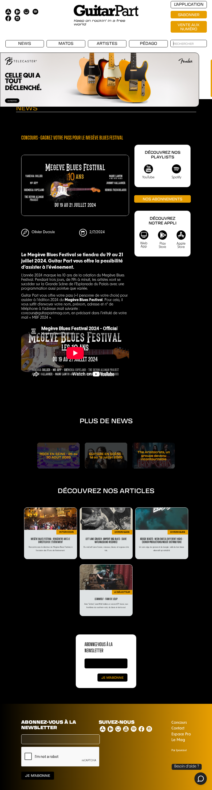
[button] (188, 76)
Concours (179, 723)
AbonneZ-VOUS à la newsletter (98, 647)
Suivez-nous (116, 722)
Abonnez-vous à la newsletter (48, 724)
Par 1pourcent (179, 750)
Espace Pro (181, 734)
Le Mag (178, 740)
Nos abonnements (162, 198)
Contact (177, 728)
